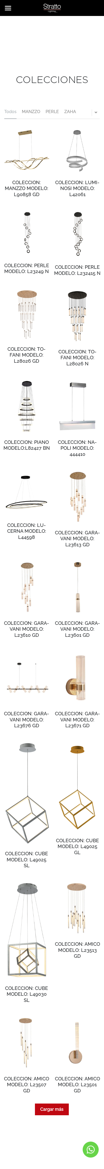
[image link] (52, 7)
